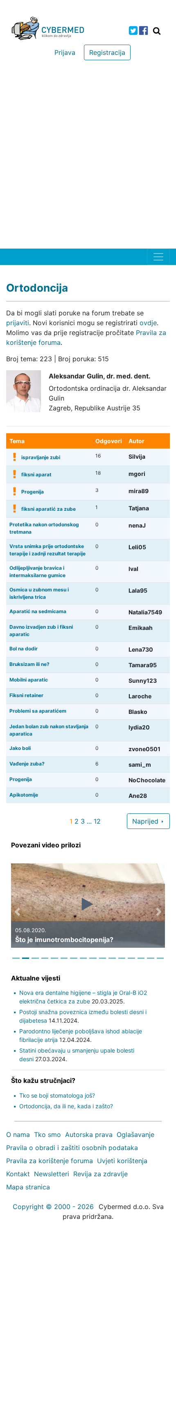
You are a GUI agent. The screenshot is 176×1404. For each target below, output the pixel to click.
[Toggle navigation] (158, 257)
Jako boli (20, 748)
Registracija (107, 52)
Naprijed (146, 821)
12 (97, 821)
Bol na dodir (23, 648)
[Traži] (157, 30)
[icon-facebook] (143, 30)
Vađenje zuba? (27, 764)
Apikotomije (23, 795)
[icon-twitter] (133, 30)
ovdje (148, 323)
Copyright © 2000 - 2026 (53, 1206)
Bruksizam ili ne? (29, 664)
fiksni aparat (36, 474)
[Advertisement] (88, 156)
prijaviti (17, 323)
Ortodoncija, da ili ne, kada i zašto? (66, 1106)
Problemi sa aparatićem (37, 711)
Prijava (64, 52)
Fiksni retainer (26, 695)
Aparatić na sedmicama (37, 611)
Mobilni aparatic (28, 680)
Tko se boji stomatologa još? (57, 1095)
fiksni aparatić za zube (48, 509)
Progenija (32, 492)
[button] (17, 911)
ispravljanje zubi (40, 457)
